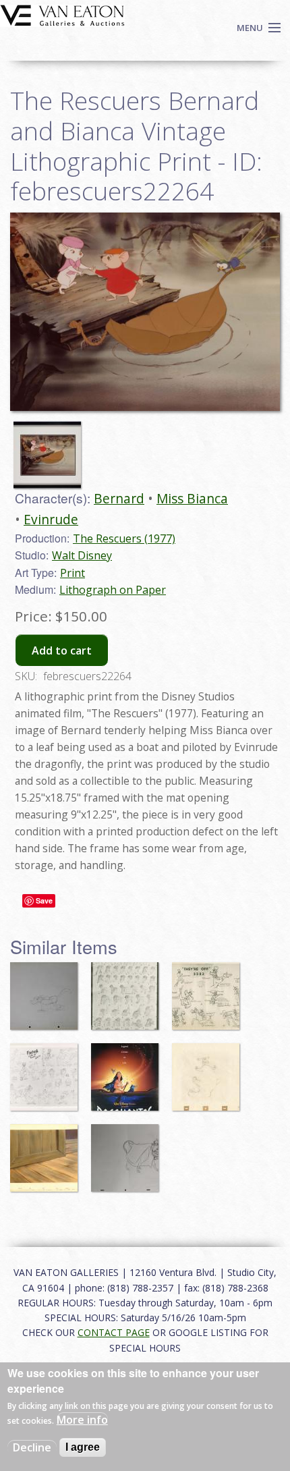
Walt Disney (82, 555)
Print (72, 572)
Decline (32, 1447)
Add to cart (62, 650)
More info (82, 1419)
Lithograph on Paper (112, 589)
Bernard (119, 498)
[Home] (62, 14)
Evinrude (51, 519)
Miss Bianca (192, 498)
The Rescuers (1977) (124, 538)
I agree (82, 1447)
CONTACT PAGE (114, 1332)
